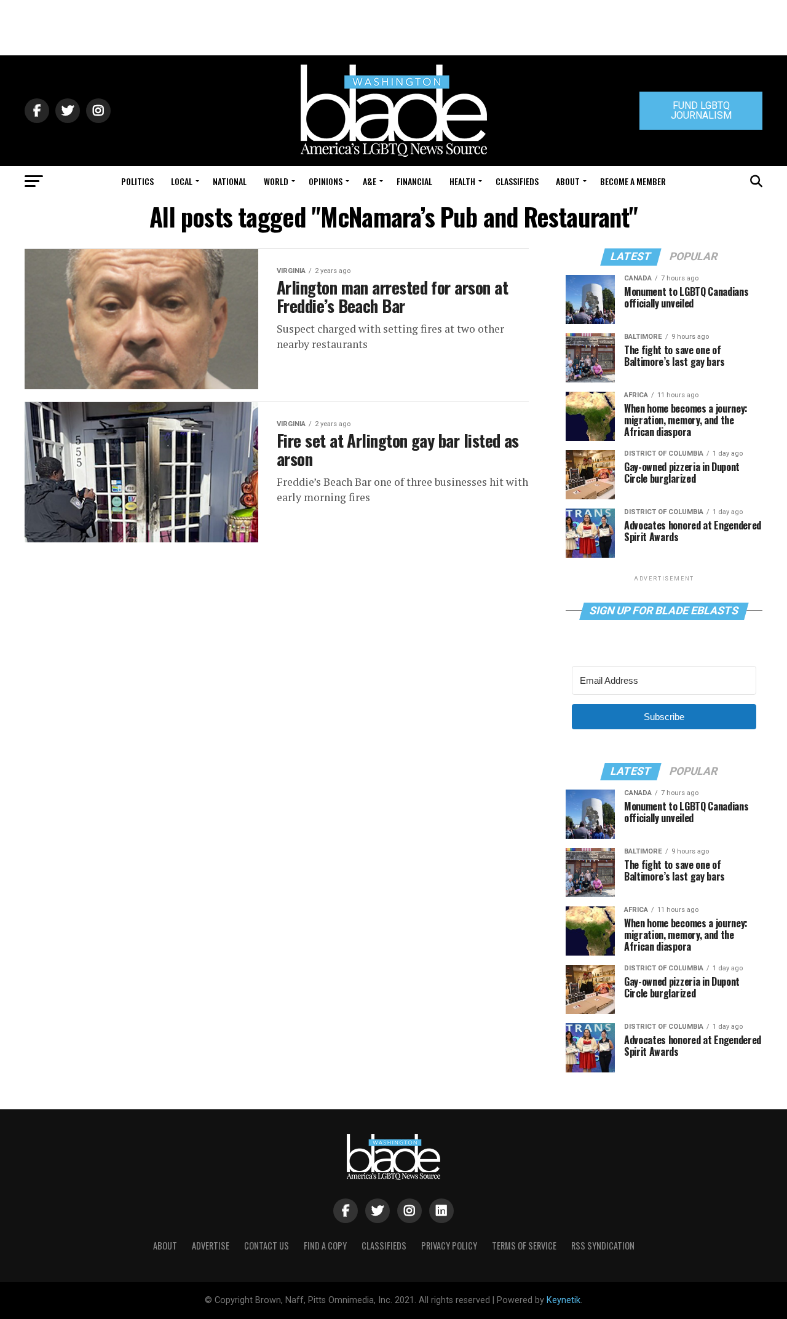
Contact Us (266, 1245)
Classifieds (517, 181)
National (230, 181)
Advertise (210, 1245)
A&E (369, 181)
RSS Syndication (603, 1245)
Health (462, 181)
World (276, 181)
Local (181, 181)
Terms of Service (524, 1245)
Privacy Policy (449, 1245)
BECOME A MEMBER (633, 181)
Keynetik (563, 1300)
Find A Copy (325, 1245)
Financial (414, 181)
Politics (137, 181)
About (568, 181)
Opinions (325, 181)
